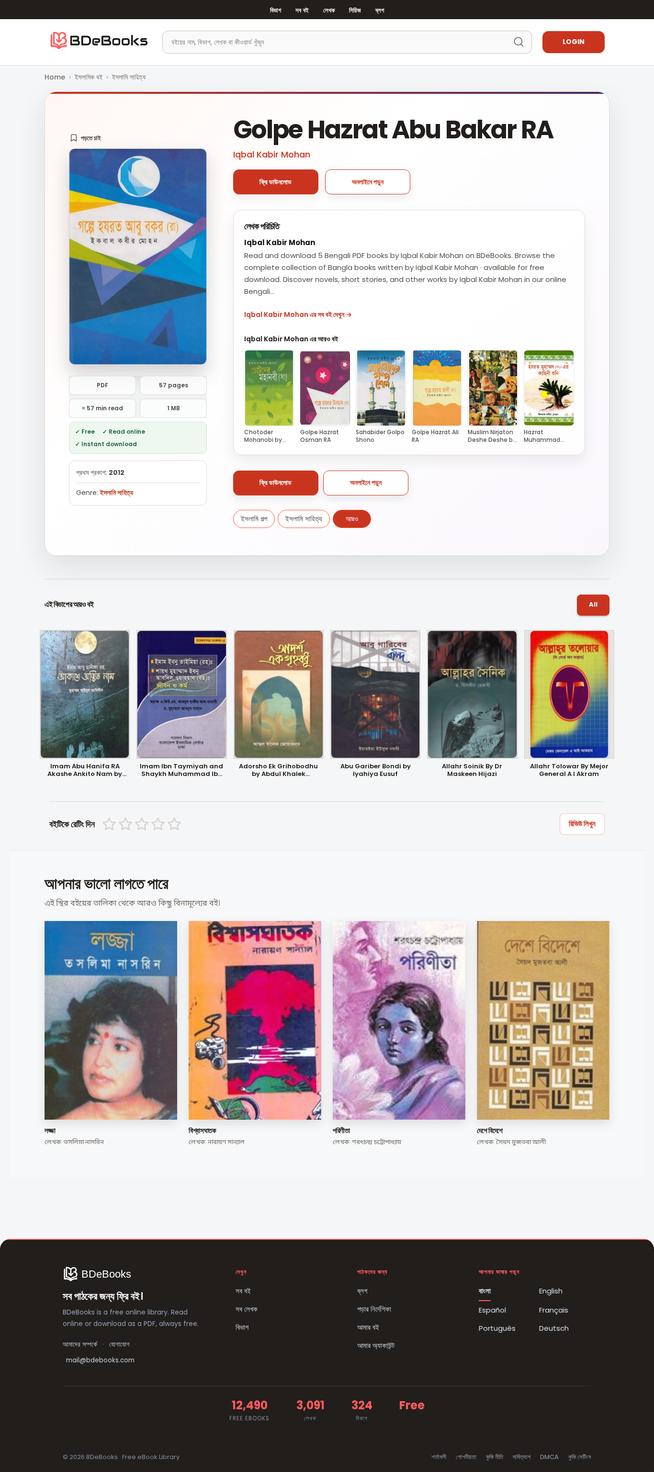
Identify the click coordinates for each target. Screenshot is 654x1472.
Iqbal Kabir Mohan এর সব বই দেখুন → (298, 314)
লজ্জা (50, 1130)
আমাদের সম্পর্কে (80, 1344)
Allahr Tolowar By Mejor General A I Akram (569, 771)
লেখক (329, 10)
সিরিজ (355, 10)
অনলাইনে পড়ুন (367, 182)
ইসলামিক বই (88, 77)
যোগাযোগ (119, 1344)
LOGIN (574, 41)
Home (55, 77)
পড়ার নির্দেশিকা (374, 1309)
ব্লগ (379, 10)
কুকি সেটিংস (579, 1456)
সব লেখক (247, 1309)
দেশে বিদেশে (490, 1130)
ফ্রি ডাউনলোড (275, 182)
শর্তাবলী (438, 1456)
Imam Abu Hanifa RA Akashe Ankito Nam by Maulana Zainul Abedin (85, 771)
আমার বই (368, 1327)
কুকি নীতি (494, 1456)
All (593, 604)
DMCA (549, 1456)
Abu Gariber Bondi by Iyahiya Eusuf (375, 771)
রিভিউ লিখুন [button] (582, 824)
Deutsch (554, 1328)
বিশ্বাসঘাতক (202, 1130)
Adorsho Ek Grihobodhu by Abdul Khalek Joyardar (278, 771)
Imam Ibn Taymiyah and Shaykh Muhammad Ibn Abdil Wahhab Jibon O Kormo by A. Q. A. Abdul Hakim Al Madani (181, 771)
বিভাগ (275, 10)
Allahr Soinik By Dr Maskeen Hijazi (472, 771)
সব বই (302, 10)
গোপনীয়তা (466, 1456)
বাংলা (485, 1291)
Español (492, 1310)
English (551, 1291)
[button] (85, 137)
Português (497, 1328)
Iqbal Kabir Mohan (271, 154)
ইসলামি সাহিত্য (129, 77)
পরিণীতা (341, 1130)
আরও (352, 519)
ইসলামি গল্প (254, 519)
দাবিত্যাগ (521, 1456)
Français (553, 1310)
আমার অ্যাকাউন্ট (376, 1345)
